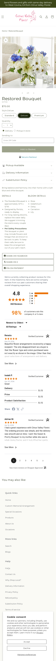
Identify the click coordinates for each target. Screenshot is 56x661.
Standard (9, 115)
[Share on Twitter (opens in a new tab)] (18, 409)
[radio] (40, 293)
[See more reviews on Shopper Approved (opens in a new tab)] (22, 409)
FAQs (7, 568)
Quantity (6, 121)
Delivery (9, 131)
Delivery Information (14, 586)
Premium (39, 115)
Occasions (10, 529)
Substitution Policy (14, 604)
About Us (9, 523)
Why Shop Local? (13, 580)
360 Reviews (19, 304)
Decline (26, 648)
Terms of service (12, 609)
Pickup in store (23, 131)
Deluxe (24, 115)
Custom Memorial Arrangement (20, 506)
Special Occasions (13, 512)
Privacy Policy (11, 592)
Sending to (11, 135)
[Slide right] (34, 93)
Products (9, 517)
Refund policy (11, 598)
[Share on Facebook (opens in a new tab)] (13, 409)
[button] (41, 17)
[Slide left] (22, 93)
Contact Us (10, 574)
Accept (27, 642)
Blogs (8, 552)
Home (4, 31)
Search (8, 546)
